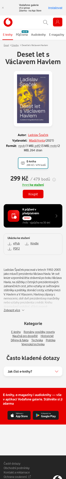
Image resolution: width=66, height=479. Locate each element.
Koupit (33, 194)
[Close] (3, 8)
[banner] (8, 22)
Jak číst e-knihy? (20, 371)
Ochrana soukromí (15, 477)
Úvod (6, 45)
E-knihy (15, 45)
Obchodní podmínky (17, 468)
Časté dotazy (12, 463)
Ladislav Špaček (38, 135)
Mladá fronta (37, 140)
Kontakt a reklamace (17, 472)
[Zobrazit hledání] (46, 22)
